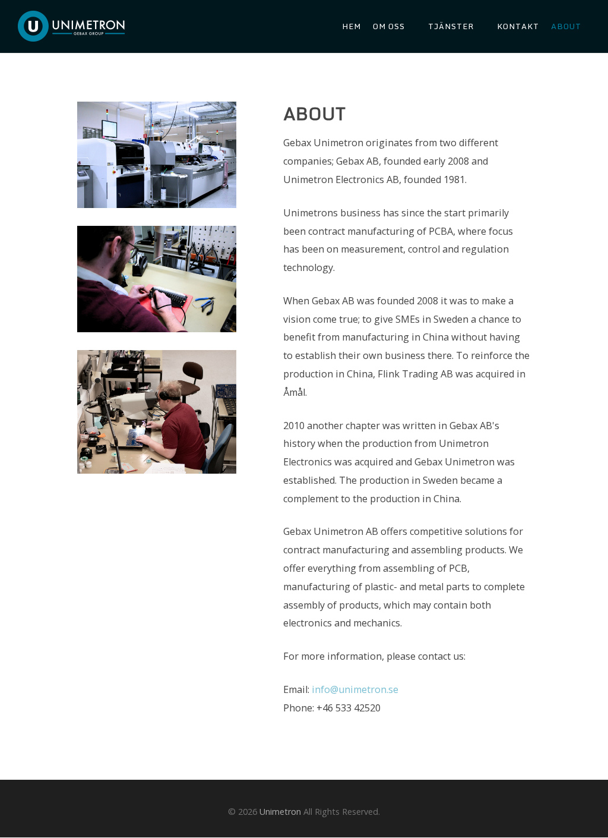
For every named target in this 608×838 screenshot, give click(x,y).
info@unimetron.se (355, 689)
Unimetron (280, 811)
